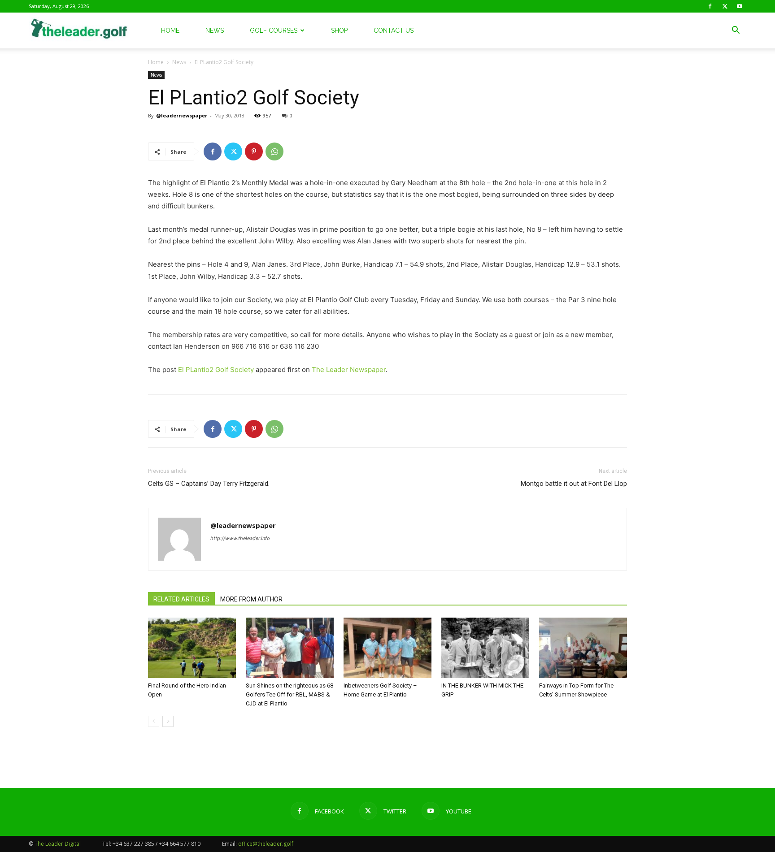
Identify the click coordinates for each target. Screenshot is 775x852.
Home (170, 30)
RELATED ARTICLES (181, 599)
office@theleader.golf (265, 844)
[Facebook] (710, 6)
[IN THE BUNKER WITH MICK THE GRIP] (485, 648)
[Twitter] (724, 6)
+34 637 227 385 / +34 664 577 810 (156, 844)
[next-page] (168, 721)
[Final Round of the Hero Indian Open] (192, 648)
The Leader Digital (58, 844)
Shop (339, 30)
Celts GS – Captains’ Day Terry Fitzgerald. (209, 484)
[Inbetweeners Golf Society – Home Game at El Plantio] (387, 648)
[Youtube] (739, 6)
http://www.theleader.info (240, 538)
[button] (735, 31)
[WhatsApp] (274, 151)
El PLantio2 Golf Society (216, 369)
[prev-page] (153, 721)
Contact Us (394, 30)
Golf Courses (273, 30)
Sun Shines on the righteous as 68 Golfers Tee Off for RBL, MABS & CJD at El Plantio (289, 694)
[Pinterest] (254, 151)
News (214, 30)
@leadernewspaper (181, 115)
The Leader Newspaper (349, 369)
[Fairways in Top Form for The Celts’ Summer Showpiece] (583, 648)
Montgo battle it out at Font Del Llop (574, 484)
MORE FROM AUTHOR (251, 599)
